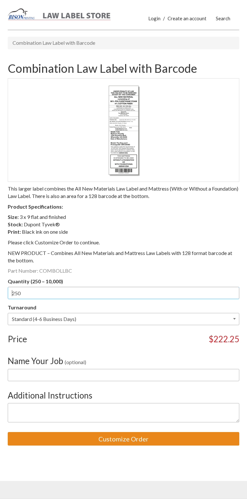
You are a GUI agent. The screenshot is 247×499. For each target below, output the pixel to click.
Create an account (187, 18)
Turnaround (22, 307)
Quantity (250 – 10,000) (35, 281)
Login (154, 18)
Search (223, 18)
